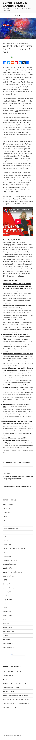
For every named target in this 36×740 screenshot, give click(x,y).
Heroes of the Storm (10, 560)
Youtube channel (20, 113)
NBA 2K (5, 580)
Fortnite (5, 540)
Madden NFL (7, 568)
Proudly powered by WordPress (12, 735)
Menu (19, 15)
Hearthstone (7, 556)
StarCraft (6, 623)
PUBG (5, 604)
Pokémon (6, 596)
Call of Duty (7, 509)
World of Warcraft (9, 647)
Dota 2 (5, 524)
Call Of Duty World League (12, 671)
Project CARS (7, 600)
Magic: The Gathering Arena (12, 572)
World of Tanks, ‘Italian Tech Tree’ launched (18, 354)
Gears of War (7, 544)
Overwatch (6, 584)
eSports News (11, 462)
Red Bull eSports (8, 691)
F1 (3, 532)
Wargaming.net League (11, 707)
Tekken (5, 635)
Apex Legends (8, 505)
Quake (5, 608)
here (20, 106)
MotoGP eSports (8, 576)
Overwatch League (9, 588)
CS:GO (5, 516)
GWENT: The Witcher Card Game (14, 548)
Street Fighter (8, 627)
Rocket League (8, 616)
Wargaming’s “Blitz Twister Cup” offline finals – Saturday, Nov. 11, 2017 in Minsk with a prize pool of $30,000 (17, 286)
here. (4, 137)
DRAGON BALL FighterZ (11, 528)
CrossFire (6, 513)
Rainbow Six (7, 612)
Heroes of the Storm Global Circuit (14, 683)
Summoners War (8, 631)
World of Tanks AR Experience (13, 320)
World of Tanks (24, 462)
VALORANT (7, 639)
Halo (4, 552)
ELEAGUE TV (7, 679)
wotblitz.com (19, 276)
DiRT (4, 520)
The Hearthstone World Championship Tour (17, 703)
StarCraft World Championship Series (16, 699)
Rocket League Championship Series (15, 695)
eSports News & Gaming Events (15, 4)
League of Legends (9, 564)
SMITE (5, 619)
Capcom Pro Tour (9, 675)
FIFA (4, 536)
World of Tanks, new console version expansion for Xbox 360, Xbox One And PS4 (16, 336)
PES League (7, 592)
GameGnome (23, 43)
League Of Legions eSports (12, 687)
